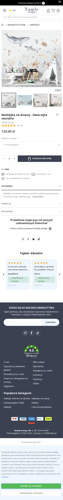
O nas (6, 362)
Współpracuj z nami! (42, 370)
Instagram (50, 228)
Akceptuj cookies (31, 486)
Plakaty (35, 402)
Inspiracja (37, 379)
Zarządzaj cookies (31, 493)
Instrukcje (37, 374)
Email (33, 239)
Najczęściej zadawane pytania (14, 368)
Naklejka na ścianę (16, 24)
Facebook (28, 239)
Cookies (5, 477)
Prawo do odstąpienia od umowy (16, 380)
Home (2, 25)
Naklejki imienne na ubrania (17, 398)
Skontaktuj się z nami (14, 374)
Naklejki (7, 407)
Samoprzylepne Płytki (14, 402)
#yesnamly (38, 366)
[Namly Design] (32, 10)
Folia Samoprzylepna (41, 407)
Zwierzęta (35, 24)
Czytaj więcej (37, 196)
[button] (58, 83)
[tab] (31, 186)
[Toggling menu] (5, 10)
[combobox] (31, 17)
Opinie (36, 383)
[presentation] (3, 274)
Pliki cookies (39, 362)
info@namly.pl (50, 433)
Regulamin (9, 386)
